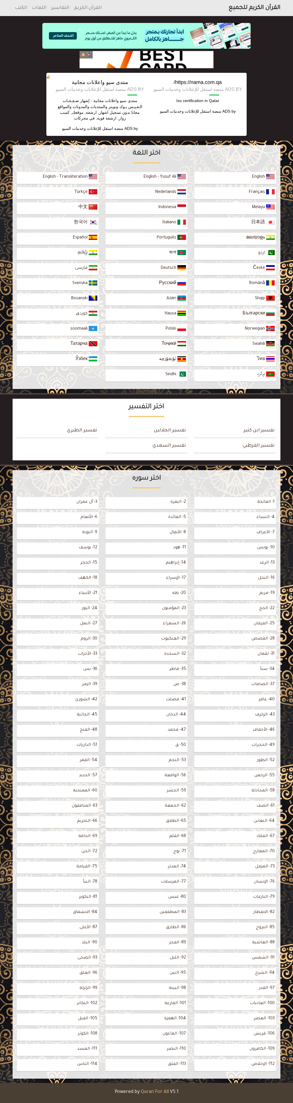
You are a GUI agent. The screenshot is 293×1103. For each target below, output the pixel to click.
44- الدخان (176, 715)
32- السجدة (175, 654)
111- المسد (87, 1049)
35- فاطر (177, 669)
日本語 (258, 222)
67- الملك (265, 836)
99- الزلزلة (88, 988)
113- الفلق (177, 1064)
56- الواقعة (175, 775)
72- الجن (89, 851)
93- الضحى (87, 958)
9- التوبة (89, 532)
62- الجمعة (175, 806)
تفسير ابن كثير (259, 430)
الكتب (21, 8)
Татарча (79, 344)
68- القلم (177, 836)
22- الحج (267, 608)
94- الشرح (265, 973)
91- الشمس (263, 958)
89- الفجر (177, 942)
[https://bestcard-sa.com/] (146, 59)
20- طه (179, 593)
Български (254, 314)
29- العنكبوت (173, 639)
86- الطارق (176, 927)
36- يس (90, 669)
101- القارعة (175, 1003)
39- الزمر (89, 684)
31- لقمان (266, 654)
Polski (171, 329)
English (259, 177)
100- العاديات (262, 1003)
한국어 (81, 222)
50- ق (180, 745)
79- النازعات (264, 897)
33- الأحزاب (87, 654)
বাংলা (173, 253)
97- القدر (267, 988)
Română (257, 283)
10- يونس (266, 547)
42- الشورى (86, 699)
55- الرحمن (264, 775)
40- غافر (267, 699)
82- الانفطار (264, 912)
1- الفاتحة (266, 502)
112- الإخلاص (263, 1064)
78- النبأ (90, 882)
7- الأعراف (265, 532)
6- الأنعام (88, 517)
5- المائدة (177, 517)
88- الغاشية (263, 942)
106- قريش (264, 1034)
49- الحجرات (263, 745)
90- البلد (89, 942)
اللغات (39, 8)
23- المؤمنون (174, 608)
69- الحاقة (87, 836)
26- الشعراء (174, 623)
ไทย (261, 359)
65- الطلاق (176, 821)
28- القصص (263, 639)
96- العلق (88, 973)
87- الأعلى (88, 927)
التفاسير (60, 8)
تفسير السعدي (169, 445)
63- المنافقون (84, 806)
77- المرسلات (173, 882)
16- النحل (266, 578)
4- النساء (265, 517)
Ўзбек (82, 359)
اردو (262, 253)
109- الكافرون (262, 1049)
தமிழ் (83, 253)
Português (167, 238)
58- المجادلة (263, 791)
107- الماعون (174, 1034)
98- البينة (177, 988)
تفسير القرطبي (259, 445)
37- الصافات (263, 684)
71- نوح (179, 851)
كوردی (82, 314)
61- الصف (265, 806)
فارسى (82, 268)
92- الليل (178, 958)
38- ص (179, 684)
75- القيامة (86, 867)
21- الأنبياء (88, 593)
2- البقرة (178, 502)
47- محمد (177, 730)
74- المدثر (177, 867)
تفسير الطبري (82, 430)
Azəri (172, 298)
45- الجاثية (87, 715)
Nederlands (166, 192)
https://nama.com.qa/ (198, 82)
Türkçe (81, 192)
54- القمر (88, 760)
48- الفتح (88, 730)
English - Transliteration (66, 177)
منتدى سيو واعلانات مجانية (100, 82)
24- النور (89, 608)
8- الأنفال (178, 532)
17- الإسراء (176, 578)
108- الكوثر (87, 1034)
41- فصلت (176, 699)
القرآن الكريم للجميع (254, 8)
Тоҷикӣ (169, 344)
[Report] (83, 54)
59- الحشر (176, 791)
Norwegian (255, 329)
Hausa (171, 314)
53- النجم (177, 760)
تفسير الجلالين (170, 430)
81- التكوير (88, 897)
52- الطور (266, 760)
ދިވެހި (261, 374)
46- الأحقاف (264, 730)
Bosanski (80, 298)
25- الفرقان (264, 623)
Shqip (260, 298)
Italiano (169, 222)
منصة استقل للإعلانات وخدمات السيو (190, 111)
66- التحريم (87, 821)
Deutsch (169, 268)
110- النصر (176, 1049)
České (259, 268)
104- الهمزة (175, 1018)
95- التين (178, 973)
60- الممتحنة (85, 791)
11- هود (179, 547)
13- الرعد (267, 563)
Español (81, 238)
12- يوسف (88, 547)
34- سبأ (267, 669)
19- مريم (267, 593)
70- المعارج (264, 851)
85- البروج (265, 927)
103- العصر (264, 1018)
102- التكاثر (87, 1003)
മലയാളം (256, 238)
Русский (168, 283)
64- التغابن (264, 821)
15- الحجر (88, 563)
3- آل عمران (86, 502)
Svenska (80, 283)
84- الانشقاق (85, 912)
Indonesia (167, 207)
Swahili (259, 344)
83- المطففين (173, 912)
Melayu (259, 207)
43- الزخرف (265, 715)
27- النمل (88, 623)
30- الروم (89, 639)
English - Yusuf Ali (160, 177)
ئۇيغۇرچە (168, 359)
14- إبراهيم (176, 563)
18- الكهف (87, 578)
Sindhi (171, 374)
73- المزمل (265, 867)
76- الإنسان (264, 882)
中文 (83, 207)
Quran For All (155, 1092)
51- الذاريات (86, 745)
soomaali (79, 329)
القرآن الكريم (88, 8)
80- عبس (177, 897)
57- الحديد (88, 775)
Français (257, 192)
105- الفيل (87, 1018)
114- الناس (87, 1064)
